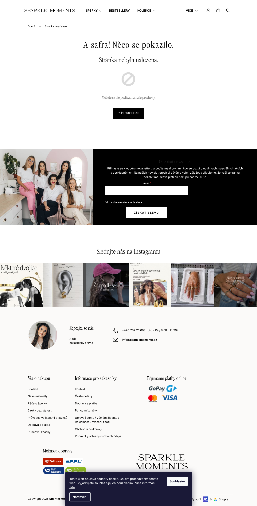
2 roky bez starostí (40, 410)
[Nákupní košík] (218, 10)
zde (72, 487)
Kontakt (33, 389)
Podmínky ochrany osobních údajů (98, 436)
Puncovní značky (39, 432)
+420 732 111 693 (134, 330)
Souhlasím (177, 481)
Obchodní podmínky (88, 429)
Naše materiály (38, 396)
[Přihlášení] (208, 10)
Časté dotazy (83, 396)
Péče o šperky (37, 403)
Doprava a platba (39, 425)
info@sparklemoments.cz (139, 340)
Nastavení (80, 497)
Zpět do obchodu (128, 113)
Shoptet (224, 499)
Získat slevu (146, 212)
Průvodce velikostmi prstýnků (47, 417)
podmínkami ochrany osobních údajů (165, 202)
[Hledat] (228, 10)
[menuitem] (93, 10)
